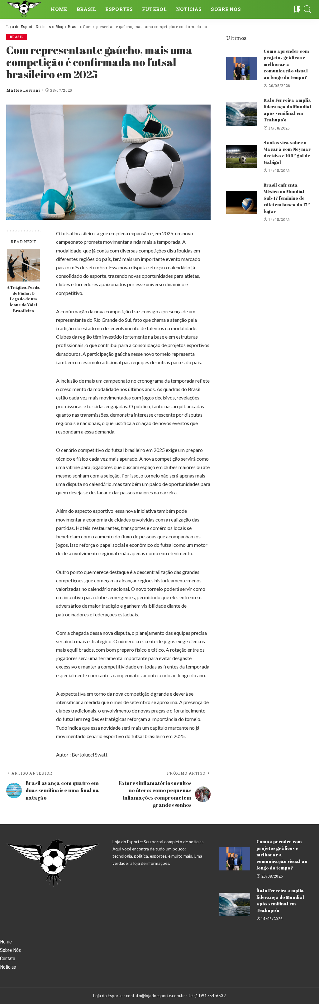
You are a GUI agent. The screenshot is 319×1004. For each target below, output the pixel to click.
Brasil (16, 37)
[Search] (308, 9)
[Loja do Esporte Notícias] (23, 9)
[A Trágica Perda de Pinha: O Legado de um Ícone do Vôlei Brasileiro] (23, 265)
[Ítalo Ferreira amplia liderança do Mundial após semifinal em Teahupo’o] (241, 114)
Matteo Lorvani (23, 90)
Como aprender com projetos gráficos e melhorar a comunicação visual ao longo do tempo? (286, 64)
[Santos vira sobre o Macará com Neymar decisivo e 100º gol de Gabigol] (241, 156)
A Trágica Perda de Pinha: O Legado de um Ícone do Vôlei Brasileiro (23, 299)
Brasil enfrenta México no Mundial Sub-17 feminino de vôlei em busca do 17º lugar (287, 198)
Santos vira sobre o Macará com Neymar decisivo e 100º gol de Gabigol (287, 152)
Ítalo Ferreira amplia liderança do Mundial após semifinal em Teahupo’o (287, 110)
